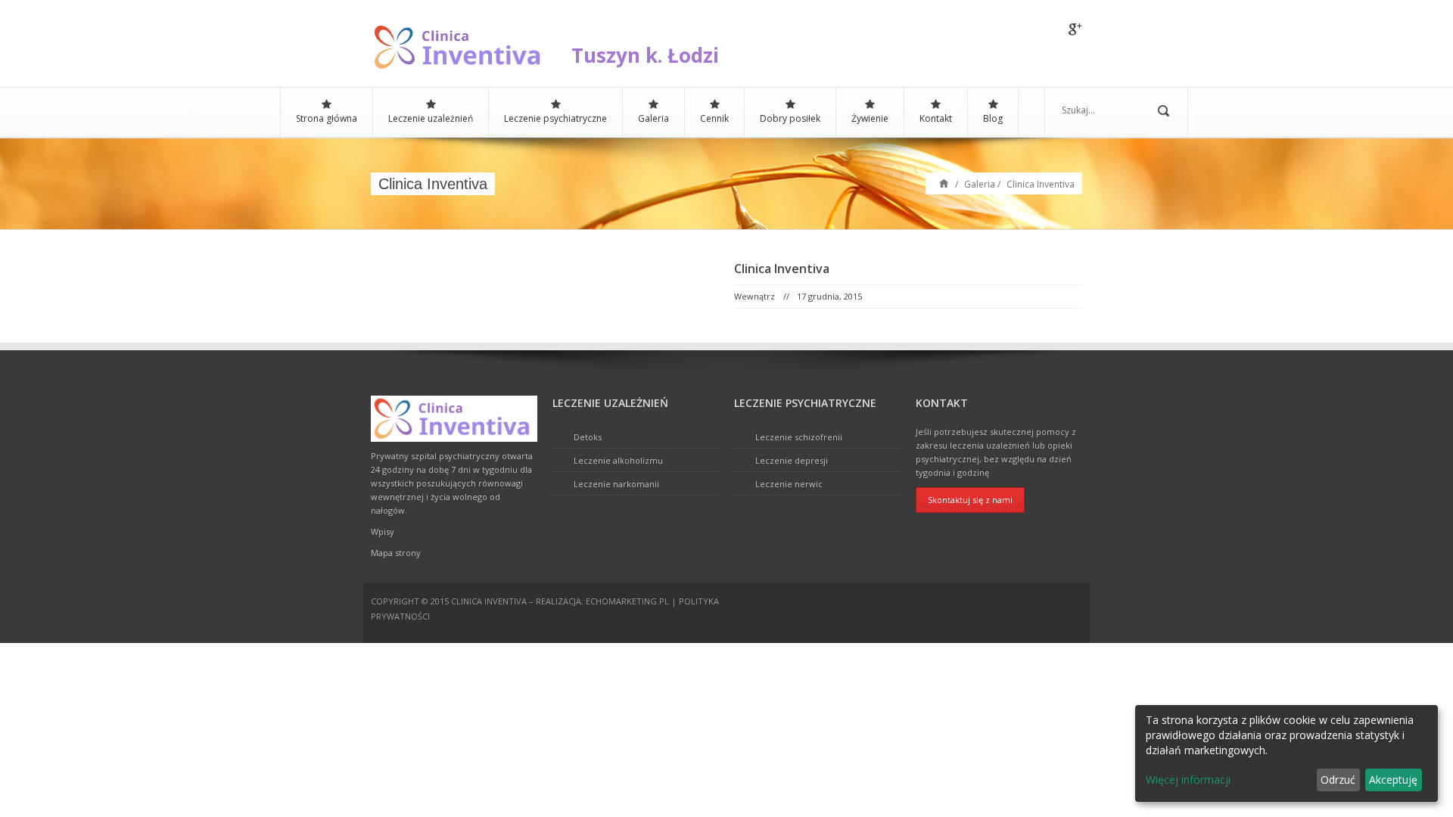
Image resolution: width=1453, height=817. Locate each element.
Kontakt (935, 118)
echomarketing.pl (627, 601)
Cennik (714, 118)
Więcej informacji (1188, 779)
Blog (993, 118)
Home (944, 183)
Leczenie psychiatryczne (555, 118)
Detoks (588, 437)
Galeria (653, 118)
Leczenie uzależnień (430, 118)
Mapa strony (396, 552)
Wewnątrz (754, 296)
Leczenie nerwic (789, 483)
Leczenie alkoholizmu (618, 460)
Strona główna (326, 118)
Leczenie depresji (791, 460)
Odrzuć (1338, 779)
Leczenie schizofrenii (798, 437)
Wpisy (382, 531)
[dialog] (1286, 753)
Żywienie (869, 118)
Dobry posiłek (790, 118)
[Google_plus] (1075, 30)
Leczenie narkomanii (616, 483)
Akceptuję (1393, 779)
